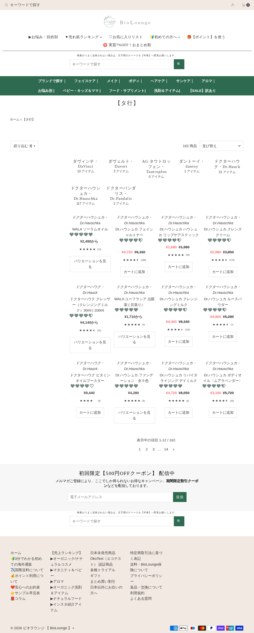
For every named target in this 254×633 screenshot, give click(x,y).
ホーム (14, 119)
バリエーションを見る (90, 264)
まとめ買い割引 (102, 581)
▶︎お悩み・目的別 (43, 37)
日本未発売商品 (102, 553)
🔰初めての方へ (164, 37)
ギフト (95, 576)
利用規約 (137, 593)
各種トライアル (102, 570)
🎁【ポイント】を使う (206, 37)
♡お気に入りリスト (126, 37)
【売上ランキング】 (66, 553)
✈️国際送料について (27, 570)
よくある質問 (141, 599)
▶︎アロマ (57, 581)
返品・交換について (146, 587)
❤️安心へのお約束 (25, 587)
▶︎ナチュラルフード (66, 599)
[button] (82, 235)
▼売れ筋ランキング (82, 37)
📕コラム (18, 599)
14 (166, 449)
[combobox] (43, 5)
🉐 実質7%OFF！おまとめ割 (127, 45)
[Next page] (173, 449)
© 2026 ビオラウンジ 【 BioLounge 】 (41, 628)
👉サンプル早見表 (25, 593)
